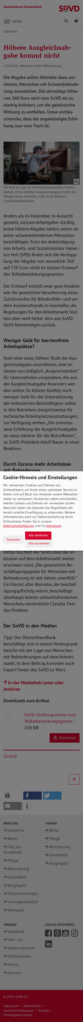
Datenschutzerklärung (18, 526)
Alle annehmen (39, 543)
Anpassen (13, 539)
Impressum (53, 526)
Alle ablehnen (38, 535)
